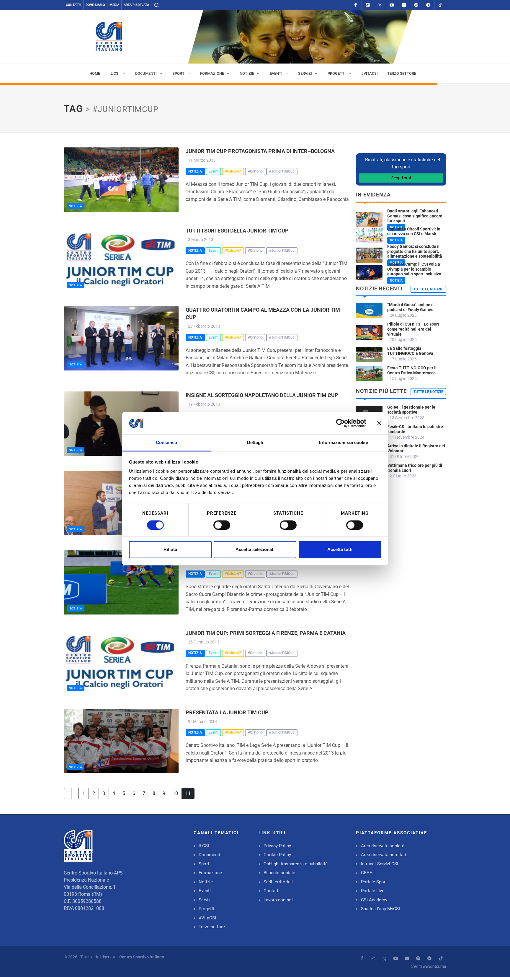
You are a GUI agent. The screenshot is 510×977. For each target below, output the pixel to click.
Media (114, 5)
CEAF (366, 872)
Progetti (206, 908)
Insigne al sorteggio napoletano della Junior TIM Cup (262, 395)
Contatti (73, 5)
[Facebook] (356, 5)
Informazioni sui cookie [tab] (343, 442)
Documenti (209, 854)
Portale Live (372, 890)
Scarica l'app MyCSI (380, 908)
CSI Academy (374, 900)
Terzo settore (212, 926)
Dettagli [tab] (255, 442)
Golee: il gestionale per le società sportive (411, 409)
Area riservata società (382, 845)
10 (175, 793)
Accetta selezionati (255, 549)
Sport (204, 864)
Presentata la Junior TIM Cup (227, 712)
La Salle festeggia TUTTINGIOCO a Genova (410, 351)
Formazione (210, 872)
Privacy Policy (277, 845)
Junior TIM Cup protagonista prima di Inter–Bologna (260, 151)
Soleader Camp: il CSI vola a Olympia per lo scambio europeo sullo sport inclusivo (414, 269)
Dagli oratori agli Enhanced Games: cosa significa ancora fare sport (414, 216)
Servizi (205, 900)
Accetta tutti (339, 549)
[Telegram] (428, 5)
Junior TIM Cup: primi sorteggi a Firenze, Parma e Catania (266, 633)
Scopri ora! (401, 177)
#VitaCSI (207, 918)
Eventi (205, 890)
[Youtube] (392, 5)
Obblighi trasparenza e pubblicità (296, 864)
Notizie (206, 882)
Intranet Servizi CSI (379, 864)
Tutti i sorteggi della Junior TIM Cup (237, 230)
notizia (75, 206)
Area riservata (136, 5)
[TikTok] (440, 5)
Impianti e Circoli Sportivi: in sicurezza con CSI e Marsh (413, 231)
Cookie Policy (277, 854)
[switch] (221, 525)
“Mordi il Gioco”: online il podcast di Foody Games (410, 307)
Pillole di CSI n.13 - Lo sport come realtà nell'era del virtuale (413, 329)
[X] (380, 5)
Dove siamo (95, 5)
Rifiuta (170, 549)
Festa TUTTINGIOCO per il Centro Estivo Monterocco (412, 370)
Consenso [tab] (166, 442)
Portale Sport (374, 882)
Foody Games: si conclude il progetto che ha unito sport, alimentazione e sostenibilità (414, 251)
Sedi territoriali (278, 882)
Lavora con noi (278, 900)
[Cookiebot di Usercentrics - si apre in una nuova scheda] (340, 423)
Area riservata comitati (383, 854)
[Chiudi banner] (379, 423)
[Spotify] (416, 5)
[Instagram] (368, 5)
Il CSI (204, 845)
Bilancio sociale (279, 872)
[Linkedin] (404, 5)
